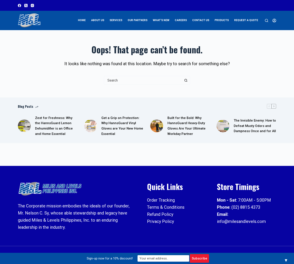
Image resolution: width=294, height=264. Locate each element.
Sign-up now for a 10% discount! (110, 258)
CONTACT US (200, 20)
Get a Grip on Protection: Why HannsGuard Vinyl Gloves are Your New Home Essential (122, 126)
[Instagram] (32, 5)
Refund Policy (160, 214)
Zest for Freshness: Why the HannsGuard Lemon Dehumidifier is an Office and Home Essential (54, 126)
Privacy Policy (160, 221)
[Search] (266, 20)
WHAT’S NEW (161, 20)
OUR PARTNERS (137, 20)
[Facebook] (19, 5)
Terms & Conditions (165, 207)
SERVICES (116, 20)
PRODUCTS (222, 20)
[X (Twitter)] (26, 5)
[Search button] (186, 80)
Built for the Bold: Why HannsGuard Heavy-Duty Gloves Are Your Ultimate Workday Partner (186, 126)
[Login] (274, 20)
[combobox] (143, 80)
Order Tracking (161, 200)
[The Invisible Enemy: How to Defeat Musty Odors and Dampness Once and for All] (223, 125)
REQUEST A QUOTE (246, 20)
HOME (82, 20)
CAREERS (181, 20)
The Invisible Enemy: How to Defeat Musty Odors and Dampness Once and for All (255, 126)
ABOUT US (97, 20)
